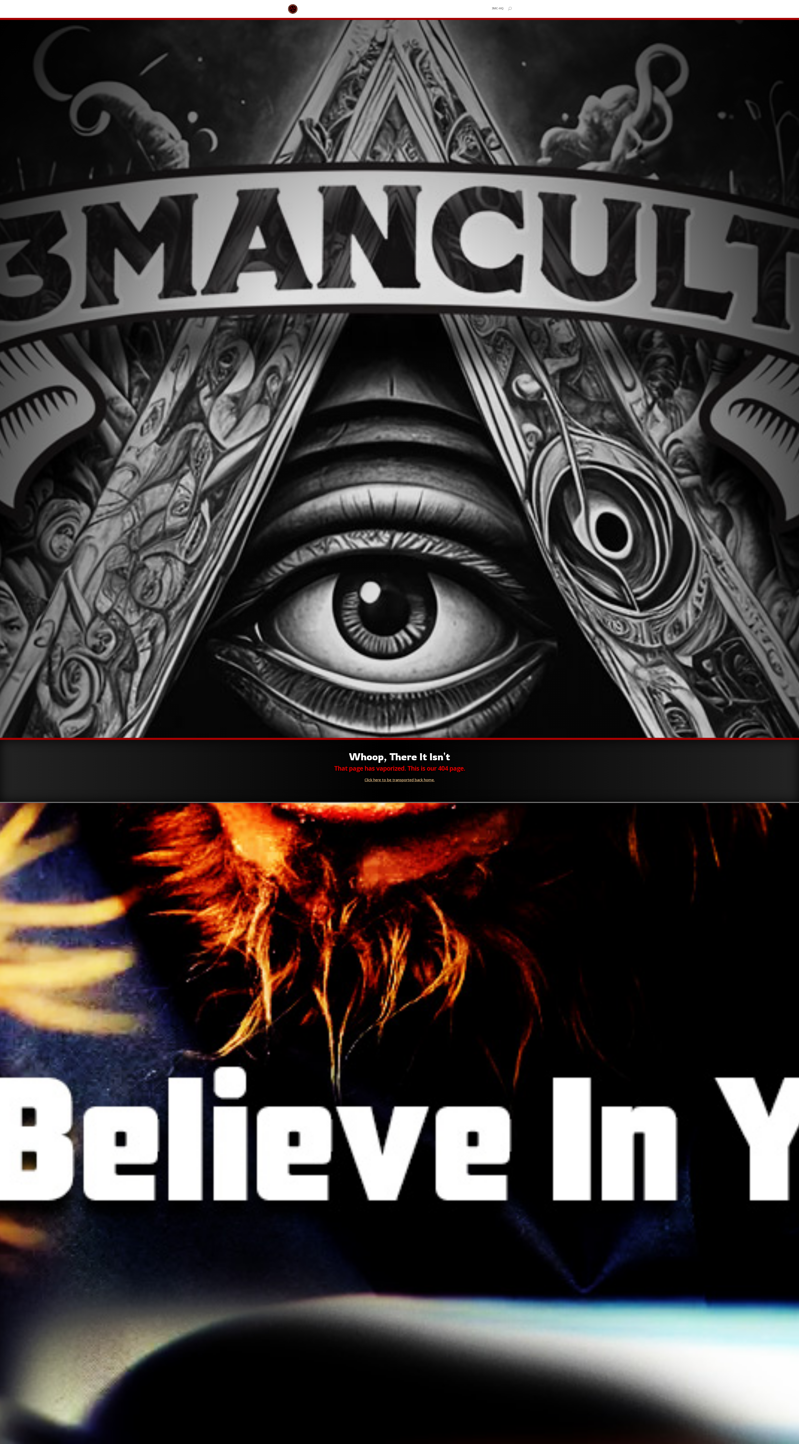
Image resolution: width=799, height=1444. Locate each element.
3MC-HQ (498, 8)
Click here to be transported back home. (400, 779)
